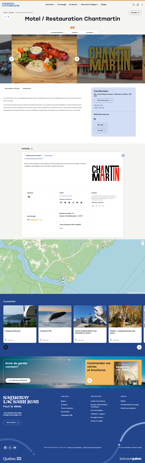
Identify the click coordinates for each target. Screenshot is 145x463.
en (142, 4)
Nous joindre (11, 422)
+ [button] (142, 242)
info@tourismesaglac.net (12, 415)
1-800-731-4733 (99, 108)
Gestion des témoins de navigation (92, 447)
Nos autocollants (97, 410)
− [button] (142, 244)
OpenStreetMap (136, 293)
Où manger (62, 4)
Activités (74, 32)
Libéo (140, 447)
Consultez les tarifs (64, 196)
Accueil (5, 12)
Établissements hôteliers (12, 88)
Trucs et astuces (67, 408)
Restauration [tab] (49, 155)
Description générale (57, 32)
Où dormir (11, 12)
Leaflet (130, 293)
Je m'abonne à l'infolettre (18, 380)
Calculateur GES (66, 415)
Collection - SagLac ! (98, 414)
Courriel (100, 130)
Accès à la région (97, 421)
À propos (64, 404)
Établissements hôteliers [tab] (33, 155)
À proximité (89, 32)
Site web (100, 125)
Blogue (103, 4)
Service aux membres (128, 408)
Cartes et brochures (98, 401)
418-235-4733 (98, 105)
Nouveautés (65, 412)
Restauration (27, 88)
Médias (123, 401)
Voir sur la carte (103, 100)
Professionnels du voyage (130, 404)
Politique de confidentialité (74, 447)
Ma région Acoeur (97, 417)
